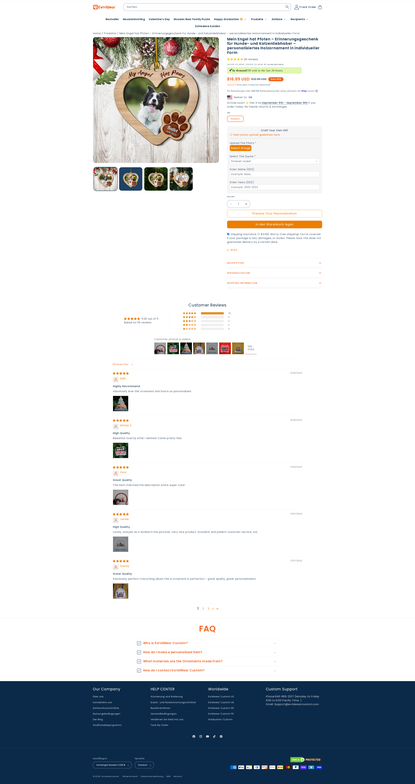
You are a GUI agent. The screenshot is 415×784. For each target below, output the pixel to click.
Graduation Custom (220, 719)
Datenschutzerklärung (152, 776)
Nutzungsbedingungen (106, 714)
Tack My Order (159, 725)
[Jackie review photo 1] (120, 544)
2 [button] (203, 608)
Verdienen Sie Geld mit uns (167, 719)
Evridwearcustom (110, 776)
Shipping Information (242, 283)
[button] (230, 19)
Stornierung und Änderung (167, 696)
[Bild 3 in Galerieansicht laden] (156, 179)
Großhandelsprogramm (107, 725)
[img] (121, 373)
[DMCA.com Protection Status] (306, 759)
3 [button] (208, 608)
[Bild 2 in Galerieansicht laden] (131, 179)
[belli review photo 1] (120, 403)
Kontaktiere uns (102, 702)
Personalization (238, 273)
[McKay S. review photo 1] (120, 450)
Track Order (307, 7)
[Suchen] (287, 7)
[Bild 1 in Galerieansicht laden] (105, 179)
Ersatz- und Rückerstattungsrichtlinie (173, 702)
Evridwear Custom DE (221, 708)
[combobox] (207, 7)
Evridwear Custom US (221, 696)
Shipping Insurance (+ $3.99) (274, 238)
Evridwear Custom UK (221, 702)
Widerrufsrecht (130, 776)
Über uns (98, 696)
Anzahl (231, 196)
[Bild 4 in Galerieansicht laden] (181, 179)
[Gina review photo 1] (120, 497)
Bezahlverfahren (161, 708)
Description (235, 263)
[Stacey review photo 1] (120, 591)
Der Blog (98, 719)
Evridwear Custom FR (221, 714)
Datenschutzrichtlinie (106, 708)
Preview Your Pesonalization (274, 213)
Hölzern (235, 118)
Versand (231, 84)
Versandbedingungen (164, 714)
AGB (168, 776)
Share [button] (233, 249)
